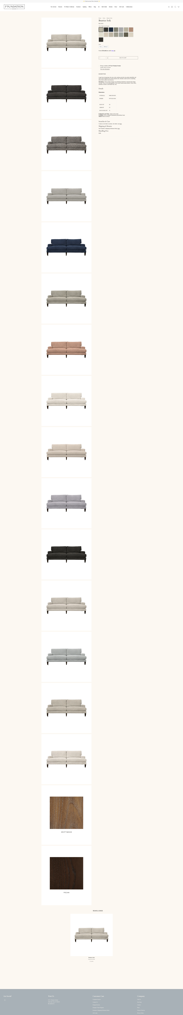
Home (100, 18)
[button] (53, 7)
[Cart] (178, 7)
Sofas (104, 18)
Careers (139, 1004)
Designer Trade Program (98, 1007)
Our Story (139, 1002)
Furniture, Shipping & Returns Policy (101, 1010)
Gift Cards (95, 1013)
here (121, 123)
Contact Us (95, 1002)
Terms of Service (141, 1010)
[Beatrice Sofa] (91, 935)
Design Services (96, 1004)
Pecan (101, 46)
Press (138, 1007)
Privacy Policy (140, 1013)
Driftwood (105, 46)
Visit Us (139, 999)
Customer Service (97, 999)
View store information (105, 69)
